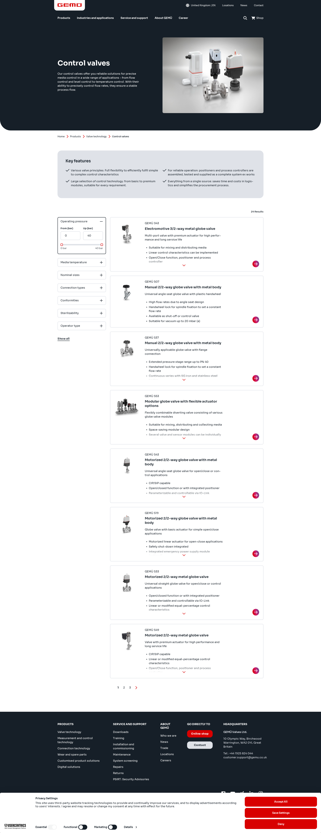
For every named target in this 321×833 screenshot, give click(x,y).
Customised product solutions (79, 761)
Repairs (118, 767)
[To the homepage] (70, 5)
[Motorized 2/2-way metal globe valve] (255, 612)
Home (61, 136)
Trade (164, 748)
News (164, 742)
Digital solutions (69, 767)
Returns (118, 773)
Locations (167, 754)
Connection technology (74, 748)
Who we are (168, 735)
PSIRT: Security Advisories (131, 779)
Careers (165, 760)
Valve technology (96, 136)
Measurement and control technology (75, 740)
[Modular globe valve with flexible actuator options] (255, 436)
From (67, 228)
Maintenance (122, 754)
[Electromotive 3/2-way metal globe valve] (255, 264)
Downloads (121, 732)
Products (75, 136)
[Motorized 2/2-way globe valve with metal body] (255, 495)
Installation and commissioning (123, 746)
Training (118, 738)
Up (88, 228)
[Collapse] (184, 265)
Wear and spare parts (72, 754)
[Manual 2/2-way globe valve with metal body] (255, 320)
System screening (125, 761)
